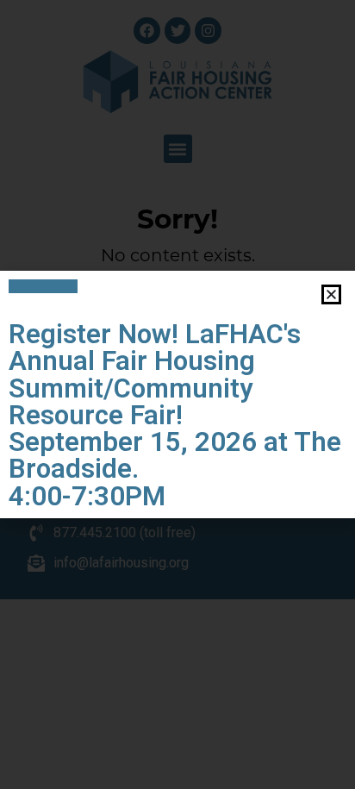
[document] (177, 394)
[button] (331, 294)
